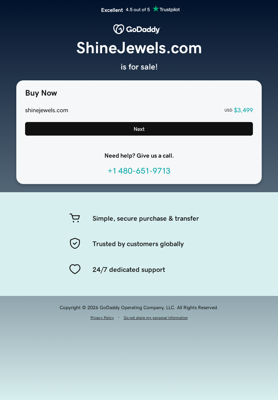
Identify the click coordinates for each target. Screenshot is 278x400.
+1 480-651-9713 (139, 171)
